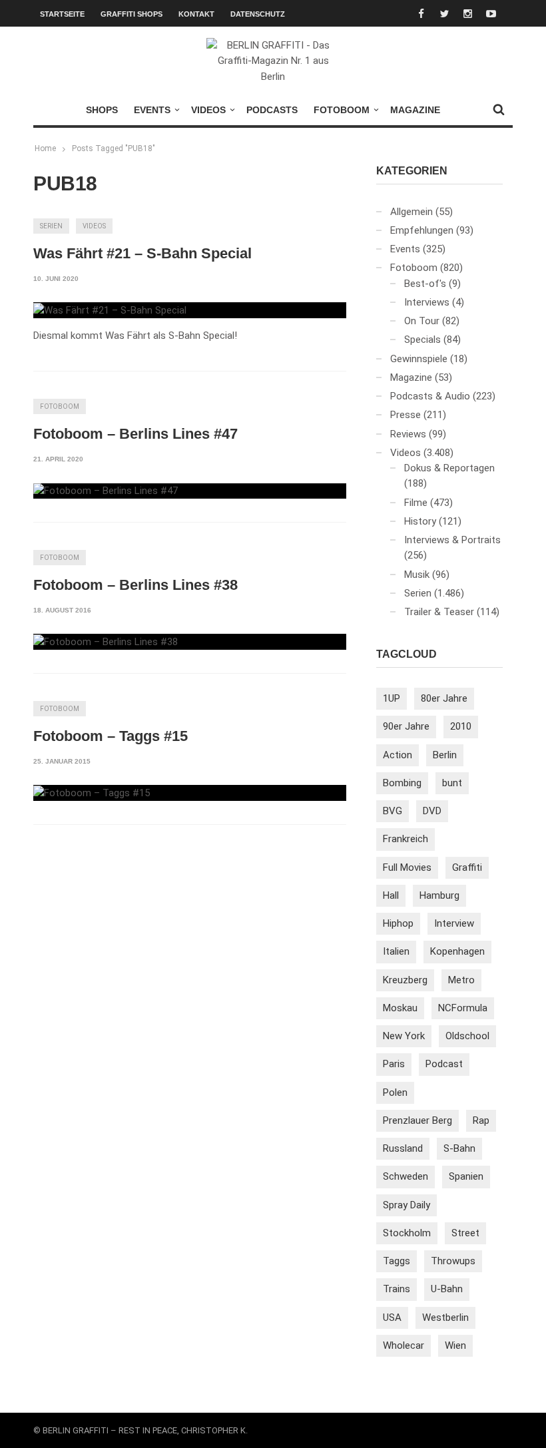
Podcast (444, 1064)
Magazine (415, 110)
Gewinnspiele (418, 359)
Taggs (396, 1261)
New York (404, 1036)
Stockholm (407, 1233)
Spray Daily (406, 1205)
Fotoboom (342, 110)
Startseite (62, 14)
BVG (392, 811)
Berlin (445, 755)
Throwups (453, 1261)
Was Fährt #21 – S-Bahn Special (142, 253)
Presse (405, 415)
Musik (416, 575)
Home (45, 148)
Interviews (426, 302)
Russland (403, 1148)
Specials (422, 340)
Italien (396, 951)
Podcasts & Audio (430, 396)
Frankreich (405, 839)
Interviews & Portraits (452, 540)
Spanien (466, 1176)
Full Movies (407, 867)
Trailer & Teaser (439, 612)
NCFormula (462, 1008)
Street (465, 1233)
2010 (460, 726)
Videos (208, 110)
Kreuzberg (405, 980)
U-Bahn (447, 1289)
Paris (394, 1064)
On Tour (421, 321)
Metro (461, 980)
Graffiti (467, 867)
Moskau (400, 1008)
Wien (455, 1345)
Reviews (408, 434)
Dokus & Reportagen (449, 468)
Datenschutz (257, 14)
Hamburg (439, 895)
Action (397, 755)
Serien (51, 226)
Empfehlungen (421, 230)
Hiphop (398, 923)
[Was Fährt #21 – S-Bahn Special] (109, 310)
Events (152, 110)
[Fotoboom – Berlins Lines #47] (105, 491)
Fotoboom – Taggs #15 (110, 736)
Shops (102, 110)
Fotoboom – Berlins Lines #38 (135, 585)
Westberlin (445, 1318)
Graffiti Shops (131, 14)
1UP (391, 698)
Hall (391, 895)
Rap (481, 1120)
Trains (396, 1289)
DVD (432, 811)
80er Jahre (444, 698)
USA (392, 1318)
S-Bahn (459, 1148)
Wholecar (403, 1345)
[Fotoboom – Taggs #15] (91, 793)
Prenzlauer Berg (417, 1120)
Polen (395, 1092)
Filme (415, 503)
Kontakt (196, 14)
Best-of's (425, 284)
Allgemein (411, 212)
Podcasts (272, 110)
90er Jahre (406, 726)
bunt (452, 783)
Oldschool (467, 1036)
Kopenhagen (457, 951)
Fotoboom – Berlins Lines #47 (135, 433)
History (420, 521)
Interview (454, 923)
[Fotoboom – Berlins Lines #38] (105, 642)
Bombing (402, 783)
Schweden (405, 1176)
